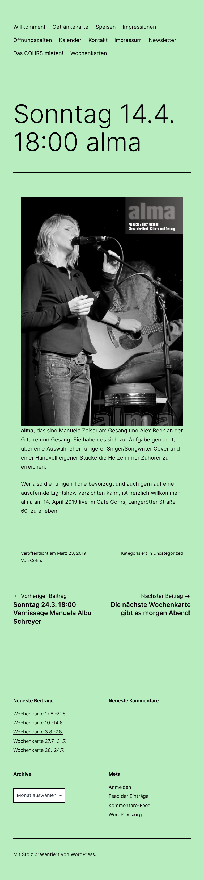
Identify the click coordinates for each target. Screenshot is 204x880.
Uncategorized (168, 553)
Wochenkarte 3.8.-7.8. (38, 732)
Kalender (70, 40)
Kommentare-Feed (130, 805)
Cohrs (36, 560)
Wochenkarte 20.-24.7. (39, 750)
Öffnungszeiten (32, 40)
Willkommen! (29, 27)
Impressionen (139, 27)
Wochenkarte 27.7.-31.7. (39, 741)
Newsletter (162, 40)
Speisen (106, 27)
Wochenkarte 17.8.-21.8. (40, 713)
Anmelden (120, 787)
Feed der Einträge (128, 796)
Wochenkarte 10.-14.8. (38, 722)
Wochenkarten (88, 53)
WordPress (83, 854)
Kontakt (98, 40)
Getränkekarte (70, 27)
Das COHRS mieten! (38, 53)
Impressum (128, 40)
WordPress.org (125, 814)
